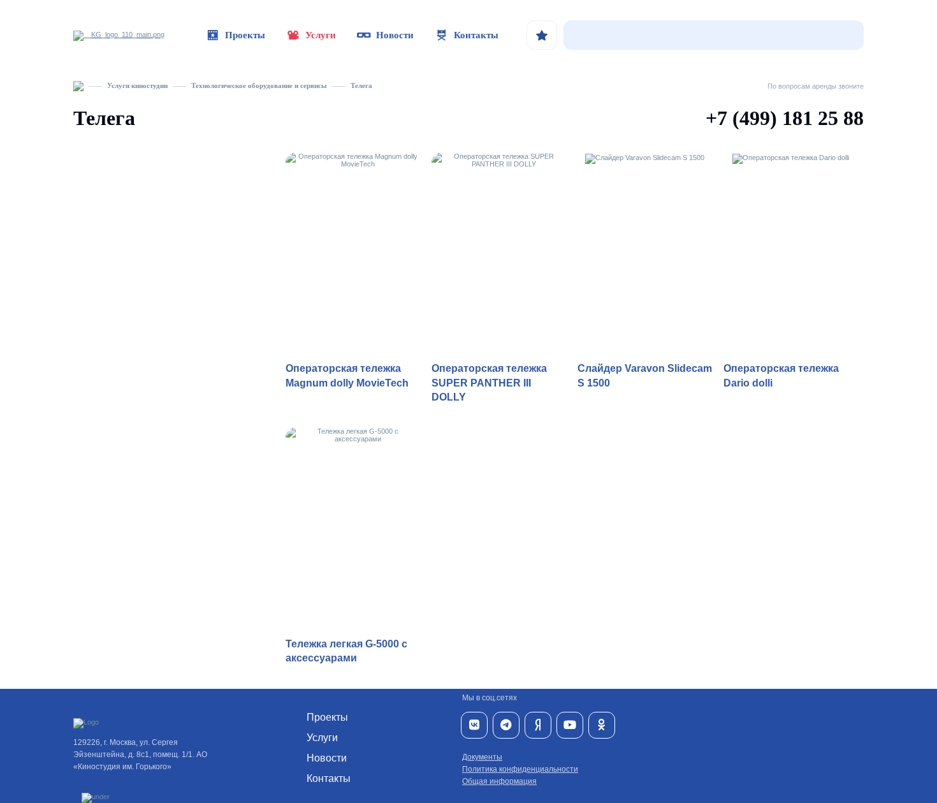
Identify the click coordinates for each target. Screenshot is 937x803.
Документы (482, 757)
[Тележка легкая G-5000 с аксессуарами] (353, 528)
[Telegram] (506, 725)
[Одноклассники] (601, 725)
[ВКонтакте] (474, 725)
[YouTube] (570, 725)
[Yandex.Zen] (538, 725)
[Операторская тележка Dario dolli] (790, 253)
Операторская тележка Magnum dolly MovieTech (347, 375)
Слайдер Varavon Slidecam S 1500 (644, 375)
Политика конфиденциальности (520, 769)
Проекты (245, 35)
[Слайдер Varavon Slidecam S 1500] (644, 253)
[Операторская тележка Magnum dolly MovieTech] (353, 253)
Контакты (476, 35)
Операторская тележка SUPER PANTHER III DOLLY (489, 382)
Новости (395, 35)
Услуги (320, 35)
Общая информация (499, 781)
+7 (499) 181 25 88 (785, 118)
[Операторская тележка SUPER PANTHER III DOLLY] (499, 253)
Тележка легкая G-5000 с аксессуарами (346, 650)
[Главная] (78, 85)
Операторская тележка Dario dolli (781, 375)
